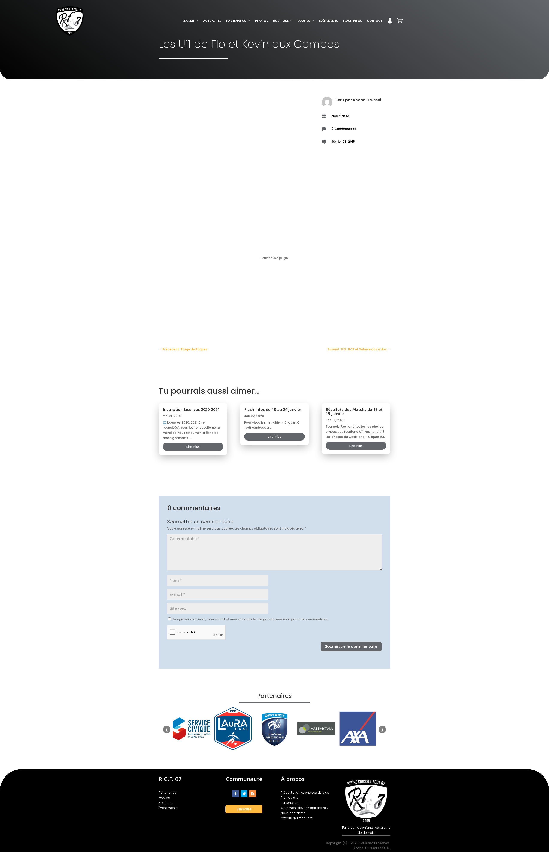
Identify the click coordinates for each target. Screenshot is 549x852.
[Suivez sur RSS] (252, 793)
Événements (328, 21)
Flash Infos (352, 21)
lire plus (193, 447)
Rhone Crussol (367, 100)
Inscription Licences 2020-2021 (191, 409)
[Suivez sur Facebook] (235, 793)
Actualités (212, 21)
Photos (261, 21)
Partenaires (236, 21)
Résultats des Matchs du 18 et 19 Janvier (354, 411)
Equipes (304, 21)
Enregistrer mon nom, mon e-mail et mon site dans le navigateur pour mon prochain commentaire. (250, 619)
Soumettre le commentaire (351, 646)
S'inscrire (244, 809)
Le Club (188, 21)
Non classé (340, 116)
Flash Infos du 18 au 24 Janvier (272, 409)
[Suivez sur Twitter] (244, 793)
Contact (374, 21)
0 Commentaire (344, 129)
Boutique (281, 21)
